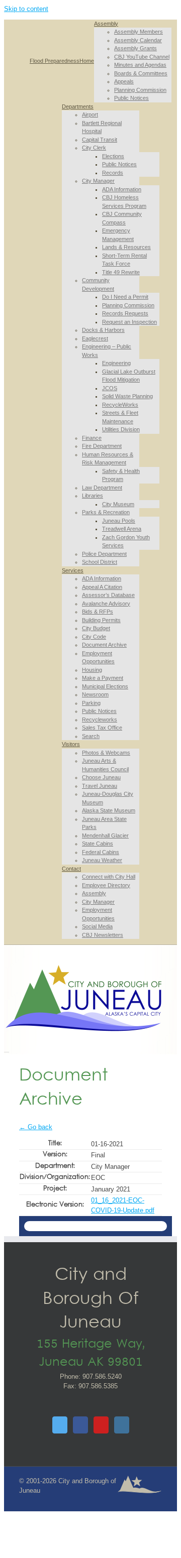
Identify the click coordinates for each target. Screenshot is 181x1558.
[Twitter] (59, 1424)
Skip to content (26, 9)
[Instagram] (121, 1424)
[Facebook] (80, 1424)
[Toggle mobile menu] (6, 1049)
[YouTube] (101, 1424)
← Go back (35, 1127)
